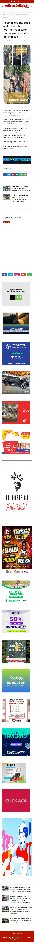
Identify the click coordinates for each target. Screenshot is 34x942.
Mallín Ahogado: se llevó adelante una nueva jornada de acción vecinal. (21, 189)
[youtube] (23, 274)
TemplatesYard (18, 937)
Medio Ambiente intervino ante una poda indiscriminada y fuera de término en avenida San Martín (21, 910)
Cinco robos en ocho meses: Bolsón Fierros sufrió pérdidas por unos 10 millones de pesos (20, 889)
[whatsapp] (29, 274)
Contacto (20, 933)
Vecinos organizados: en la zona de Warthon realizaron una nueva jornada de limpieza (21, 198)
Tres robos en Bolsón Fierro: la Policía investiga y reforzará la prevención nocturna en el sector (20, 922)
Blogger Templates (18, 939)
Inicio (4, 14)
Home (13, 933)
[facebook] (11, 1)
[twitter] (15, 1)
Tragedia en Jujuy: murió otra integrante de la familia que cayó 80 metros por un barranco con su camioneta (20, 899)
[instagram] (18, 1)
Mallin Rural (10, 14)
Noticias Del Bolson (10, 41)
